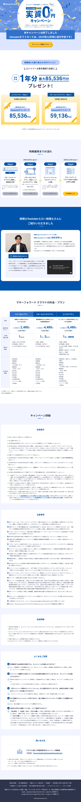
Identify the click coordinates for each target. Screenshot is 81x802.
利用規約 (48, 783)
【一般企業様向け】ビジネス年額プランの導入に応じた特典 (34, 496)
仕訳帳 (22, 711)
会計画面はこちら (70, 193)
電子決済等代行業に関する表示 (37, 786)
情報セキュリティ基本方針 (36, 783)
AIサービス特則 (67, 786)
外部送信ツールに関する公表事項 (18, 786)
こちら (32, 391)
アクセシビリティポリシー (54, 786)
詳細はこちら (49, 27)
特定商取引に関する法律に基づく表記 (62, 783)
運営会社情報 (12, 783)
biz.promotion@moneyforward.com (47, 753)
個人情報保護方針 (23, 783)
